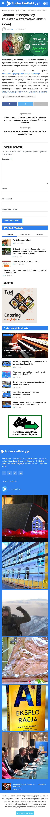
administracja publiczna (16, 97)
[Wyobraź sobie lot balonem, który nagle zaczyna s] (25, 708)
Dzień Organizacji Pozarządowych (26, 261)
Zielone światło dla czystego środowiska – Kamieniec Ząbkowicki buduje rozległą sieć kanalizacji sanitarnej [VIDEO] (29, 251)
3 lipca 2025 (17, 397)
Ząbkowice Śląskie (13, 10)
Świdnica (7, 385)
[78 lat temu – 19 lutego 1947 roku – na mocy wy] (25, 660)
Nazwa (4, 188)
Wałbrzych (8, 335)
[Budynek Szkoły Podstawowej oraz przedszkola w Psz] (25, 565)
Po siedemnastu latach (22, 240)
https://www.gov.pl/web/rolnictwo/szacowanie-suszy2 (24, 92)
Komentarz (7, 159)
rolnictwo (30, 97)
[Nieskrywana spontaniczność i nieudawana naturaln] (25, 518)
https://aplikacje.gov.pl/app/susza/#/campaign (21, 74)
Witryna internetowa (9, 209)
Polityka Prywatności (9, 481)
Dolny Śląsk (6, 374)
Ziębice (23, 10)
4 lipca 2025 (8, 356)
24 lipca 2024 (21, 29)
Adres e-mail (7, 199)
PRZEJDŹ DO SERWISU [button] (25, 813)
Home (4, 10)
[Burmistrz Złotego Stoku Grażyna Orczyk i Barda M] (25, 755)
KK (12, 29)
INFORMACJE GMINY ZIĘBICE (37, 10)
